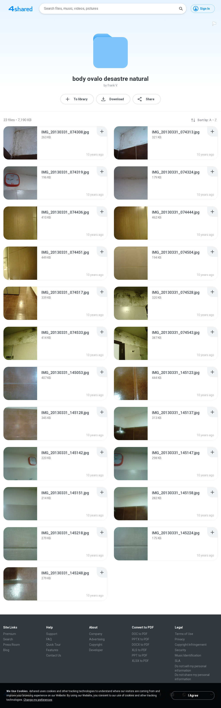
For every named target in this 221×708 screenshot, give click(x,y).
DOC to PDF (139, 634)
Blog (6, 650)
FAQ (49, 639)
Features (52, 650)
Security (180, 650)
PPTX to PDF (140, 639)
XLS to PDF (139, 650)
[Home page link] (20, 8)
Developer (96, 650)
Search (8, 639)
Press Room (11, 644)
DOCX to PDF (140, 644)
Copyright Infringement (191, 644)
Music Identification (188, 655)
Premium (9, 634)
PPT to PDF (139, 655)
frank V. (112, 85)
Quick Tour (53, 644)
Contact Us (53, 655)
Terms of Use (184, 634)
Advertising (97, 639)
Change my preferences (38, 699)
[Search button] (181, 8)
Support (51, 634)
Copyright (95, 644)
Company (95, 634)
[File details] (20, 142)
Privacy (180, 639)
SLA (177, 661)
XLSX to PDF (140, 661)
